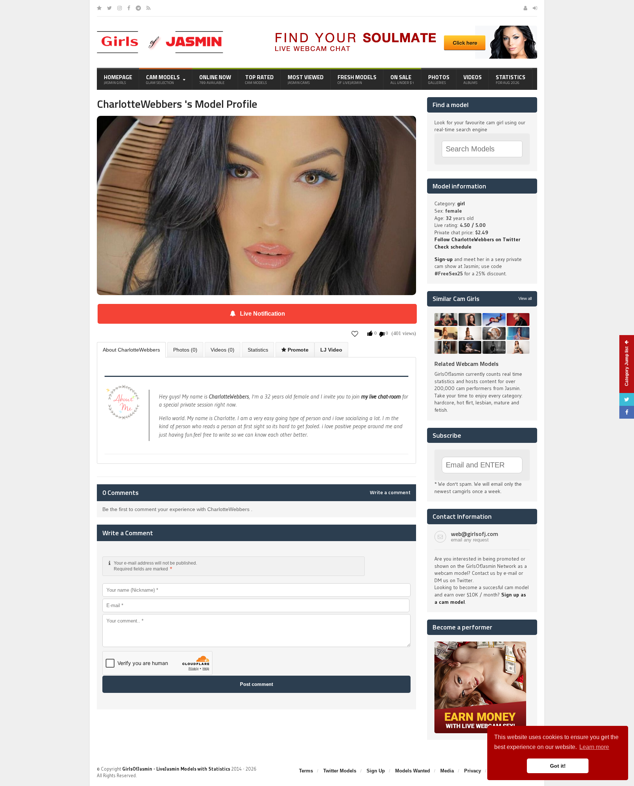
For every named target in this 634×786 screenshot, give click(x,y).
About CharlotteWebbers (131, 350)
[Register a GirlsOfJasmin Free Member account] (525, 8)
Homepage (118, 79)
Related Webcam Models (466, 363)
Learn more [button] (594, 747)
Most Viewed (306, 79)
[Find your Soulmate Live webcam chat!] (403, 28)
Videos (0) (222, 350)
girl (461, 203)
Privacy (472, 771)
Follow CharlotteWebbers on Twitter (477, 239)
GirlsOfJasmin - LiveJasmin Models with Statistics (176, 769)
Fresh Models (357, 79)
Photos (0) (185, 350)
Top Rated (259, 79)
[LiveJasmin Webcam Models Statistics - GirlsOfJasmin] (160, 34)
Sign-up (443, 259)
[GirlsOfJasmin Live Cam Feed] (148, 8)
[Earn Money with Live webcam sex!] (480, 644)
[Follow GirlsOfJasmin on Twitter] (109, 8)
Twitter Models (339, 771)
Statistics (510, 79)
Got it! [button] (558, 766)
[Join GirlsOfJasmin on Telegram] (138, 8)
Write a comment (390, 492)
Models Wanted (412, 771)
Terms (306, 771)
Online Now (215, 79)
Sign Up (376, 771)
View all (525, 298)
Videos (472, 79)
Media (447, 771)
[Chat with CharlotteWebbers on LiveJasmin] (256, 126)
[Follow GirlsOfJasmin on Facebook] (128, 8)
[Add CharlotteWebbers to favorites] (354, 334)
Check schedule (452, 246)
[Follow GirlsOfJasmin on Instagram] (119, 8)
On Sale (402, 79)
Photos (438, 79)
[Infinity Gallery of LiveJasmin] (99, 8)
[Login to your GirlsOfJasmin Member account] (535, 8)
